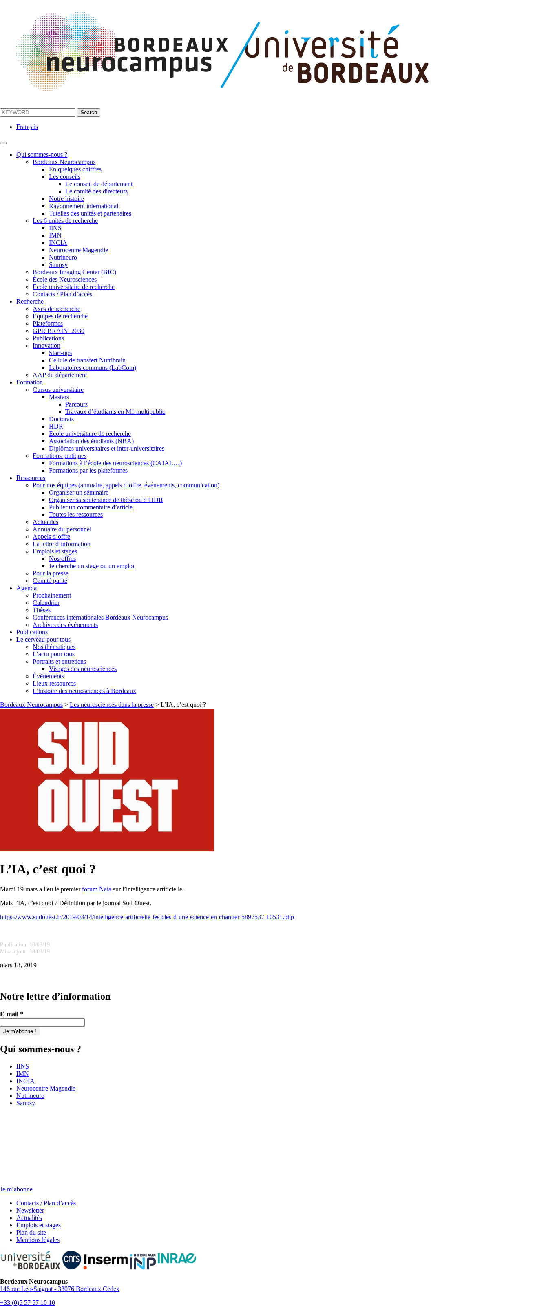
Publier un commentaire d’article (91, 507)
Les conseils (64, 176)
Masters (59, 396)
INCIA (58, 242)
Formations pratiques (59, 455)
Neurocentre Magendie (78, 250)
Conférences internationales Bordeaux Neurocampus (100, 617)
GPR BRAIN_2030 (58, 330)
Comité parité (50, 580)
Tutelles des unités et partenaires (90, 213)
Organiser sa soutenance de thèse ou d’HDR (106, 499)
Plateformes (48, 323)
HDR (56, 426)
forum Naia (96, 889)
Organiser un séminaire (78, 492)
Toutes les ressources (76, 514)
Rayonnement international (83, 205)
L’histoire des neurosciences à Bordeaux (84, 690)
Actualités (45, 521)
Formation (29, 382)
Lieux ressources (54, 683)
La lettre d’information (62, 543)
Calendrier (46, 602)
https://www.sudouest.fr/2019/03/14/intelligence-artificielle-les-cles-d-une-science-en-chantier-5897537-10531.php (147, 916)
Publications (48, 338)
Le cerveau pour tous (43, 639)
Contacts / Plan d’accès (62, 294)
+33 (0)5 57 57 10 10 (27, 1302)
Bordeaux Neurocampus (64, 161)
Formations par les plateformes (88, 470)
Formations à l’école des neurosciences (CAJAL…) (115, 463)
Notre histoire (66, 198)
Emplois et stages (55, 551)
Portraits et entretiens (59, 661)
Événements (48, 676)
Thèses (42, 610)
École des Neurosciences (65, 279)
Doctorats (61, 418)
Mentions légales (38, 1239)
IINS (55, 227)
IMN (55, 235)
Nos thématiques (54, 646)
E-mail (11, 1014)
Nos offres (62, 558)
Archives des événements (65, 624)
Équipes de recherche (60, 316)
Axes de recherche (56, 308)
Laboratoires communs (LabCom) (92, 367)
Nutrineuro (63, 257)
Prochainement (52, 595)
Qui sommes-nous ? (41, 154)
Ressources (30, 477)
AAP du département (60, 374)
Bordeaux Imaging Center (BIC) (74, 272)
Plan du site (31, 1232)
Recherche (30, 301)
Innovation (46, 345)
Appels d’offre (51, 536)
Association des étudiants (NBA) (91, 441)
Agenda (26, 587)
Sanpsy (58, 264)
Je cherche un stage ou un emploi (91, 565)
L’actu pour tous (54, 654)
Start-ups (60, 352)
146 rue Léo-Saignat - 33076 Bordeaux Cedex (59, 1288)
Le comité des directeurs (96, 191)
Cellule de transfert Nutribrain (87, 360)
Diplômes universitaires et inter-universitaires (106, 448)
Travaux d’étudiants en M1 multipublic (115, 411)
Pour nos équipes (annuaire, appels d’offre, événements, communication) (126, 485)
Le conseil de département (99, 183)
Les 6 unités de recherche (65, 220)
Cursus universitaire (58, 389)
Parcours (76, 404)
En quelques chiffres (75, 169)
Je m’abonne (16, 1189)
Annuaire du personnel (62, 529)
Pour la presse (51, 573)
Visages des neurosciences (83, 668)
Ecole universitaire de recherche (74, 286)
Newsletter (30, 1210)
